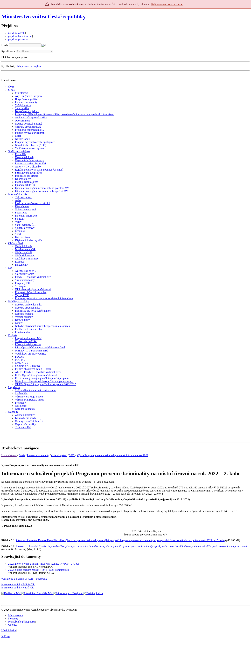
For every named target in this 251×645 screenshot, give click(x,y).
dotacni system (59, 455)
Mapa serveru (24, 66)
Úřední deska (8, 630)
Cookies (12, 624)
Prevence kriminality (38, 455)
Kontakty (13, 618)
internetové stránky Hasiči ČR (17, 587)
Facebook (41, 578)
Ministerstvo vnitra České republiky (43, 16)
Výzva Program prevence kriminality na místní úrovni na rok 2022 (112, 455)
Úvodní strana (9, 455)
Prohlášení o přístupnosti (21, 621)
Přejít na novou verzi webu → (167, 4)
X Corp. (30, 578)
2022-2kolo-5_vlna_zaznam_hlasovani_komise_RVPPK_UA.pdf (43, 563)
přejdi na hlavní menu (20, 36)
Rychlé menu (8, 51)
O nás (22, 455)
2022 (72, 455)
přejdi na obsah (16, 33)
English (37, 66)
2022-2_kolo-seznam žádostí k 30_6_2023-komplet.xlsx (38, 569)
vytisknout (7, 578)
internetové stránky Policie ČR (17, 584)
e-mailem (19, 578)
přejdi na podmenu (18, 39)
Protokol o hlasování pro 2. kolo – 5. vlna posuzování (131, 546)
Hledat (5, 45)
